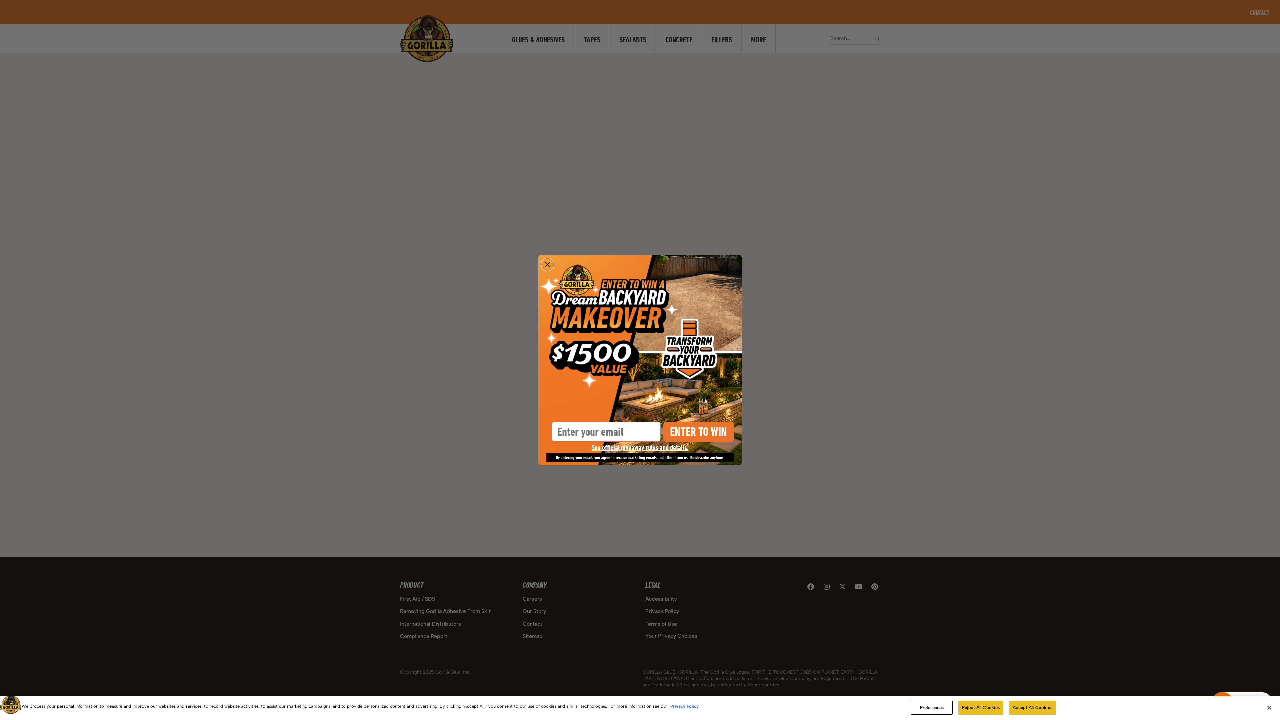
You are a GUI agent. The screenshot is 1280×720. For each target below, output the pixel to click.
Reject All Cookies (981, 707)
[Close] (1269, 707)
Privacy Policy (684, 706)
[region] (640, 708)
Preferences (932, 707)
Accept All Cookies (1032, 707)
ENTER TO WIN (698, 431)
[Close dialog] (548, 264)
